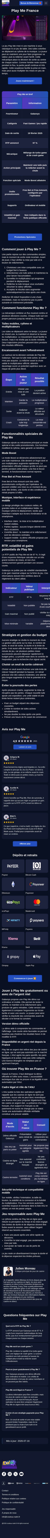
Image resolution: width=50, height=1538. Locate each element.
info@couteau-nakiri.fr (11, 1517)
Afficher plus (25, 844)
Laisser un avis (25, 747)
